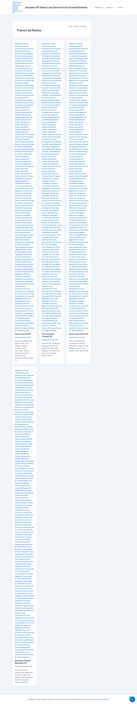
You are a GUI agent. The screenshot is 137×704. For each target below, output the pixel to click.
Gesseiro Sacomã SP (21, 169)
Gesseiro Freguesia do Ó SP (23, 117)
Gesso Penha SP (22, 267)
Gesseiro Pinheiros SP (24, 154)
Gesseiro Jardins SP (21, 134)
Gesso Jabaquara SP (21, 247)
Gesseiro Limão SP (23, 139)
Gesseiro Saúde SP (21, 176)
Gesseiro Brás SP (22, 97)
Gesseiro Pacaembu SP (24, 147)
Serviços (109, 7)
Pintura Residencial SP (22, 323)
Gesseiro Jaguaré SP (21, 132)
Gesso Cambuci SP (23, 225)
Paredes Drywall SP (23, 318)
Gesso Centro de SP (27, 230)
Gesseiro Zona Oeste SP (25, 203)
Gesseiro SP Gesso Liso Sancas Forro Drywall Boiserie (56, 7)
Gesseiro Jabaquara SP (22, 129)
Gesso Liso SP (21, 257)
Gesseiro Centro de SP (22, 110)
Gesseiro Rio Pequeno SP (23, 161)
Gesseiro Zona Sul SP (21, 205)
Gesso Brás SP (22, 220)
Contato (120, 7)
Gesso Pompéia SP (23, 271)
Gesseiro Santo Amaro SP (23, 173)
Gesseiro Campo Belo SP (25, 105)
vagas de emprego (23, 330)
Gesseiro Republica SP (22, 159)
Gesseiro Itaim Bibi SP (22, 127)
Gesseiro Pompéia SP (21, 156)
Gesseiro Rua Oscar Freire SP (24, 166)
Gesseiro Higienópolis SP (23, 119)
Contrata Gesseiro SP (21, 46)
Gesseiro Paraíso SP (21, 149)
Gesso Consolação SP (22, 235)
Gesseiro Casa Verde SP (22, 107)
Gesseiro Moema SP (21, 142)
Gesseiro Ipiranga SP (21, 124)
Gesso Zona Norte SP (24, 308)
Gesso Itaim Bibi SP (23, 244)
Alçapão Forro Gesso (21, 44)
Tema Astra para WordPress (99, 699)
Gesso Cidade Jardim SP (22, 232)
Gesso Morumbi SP (21, 262)
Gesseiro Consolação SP (22, 115)
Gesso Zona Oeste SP (21, 311)
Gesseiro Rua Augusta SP (23, 164)
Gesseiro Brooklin (20, 100)
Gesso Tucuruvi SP (23, 293)
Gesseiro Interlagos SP (22, 122)
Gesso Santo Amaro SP (22, 284)
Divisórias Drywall (20, 48)
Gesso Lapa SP (22, 252)
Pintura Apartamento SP (22, 320)
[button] (113, 7)
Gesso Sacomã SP (27, 281)
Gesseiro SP (99, 7)
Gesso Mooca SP (27, 259)
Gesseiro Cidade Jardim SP (23, 112)
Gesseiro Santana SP (21, 171)
